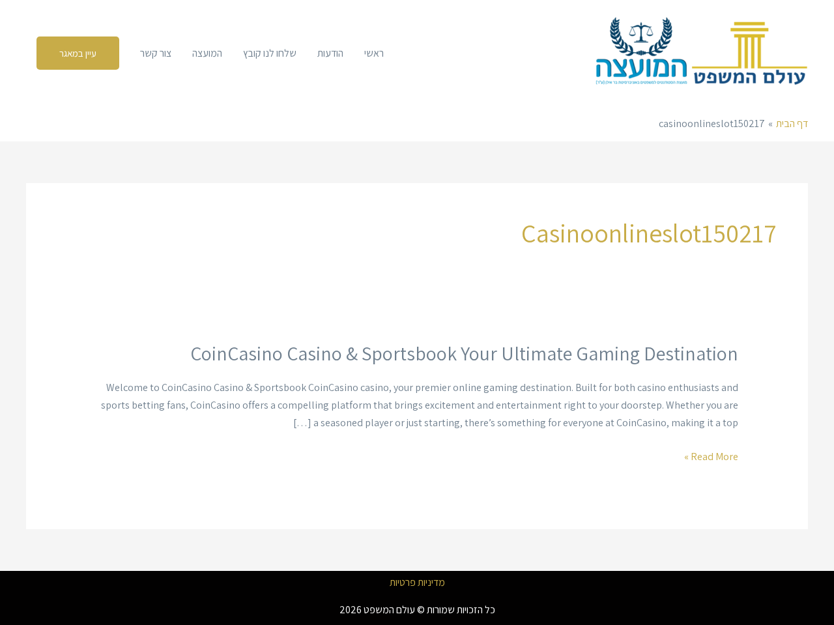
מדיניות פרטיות (417, 582)
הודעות (330, 53)
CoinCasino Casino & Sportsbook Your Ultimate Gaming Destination (464, 353)
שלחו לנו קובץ (269, 53)
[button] (77, 53)
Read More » (711, 456)
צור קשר (155, 53)
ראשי (374, 53)
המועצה (207, 53)
